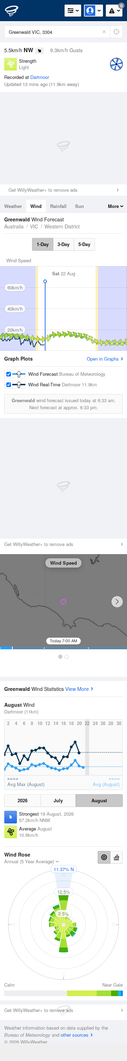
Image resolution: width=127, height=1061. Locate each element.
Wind (36, 206)
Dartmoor (39, 77)
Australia (14, 226)
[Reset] (104, 32)
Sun (79, 206)
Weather (13, 206)
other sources (75, 1034)
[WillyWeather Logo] (16, 10)
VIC (34, 226)
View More (77, 688)
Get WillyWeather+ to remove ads (43, 189)
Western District (62, 226)
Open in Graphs (103, 358)
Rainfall (58, 206)
